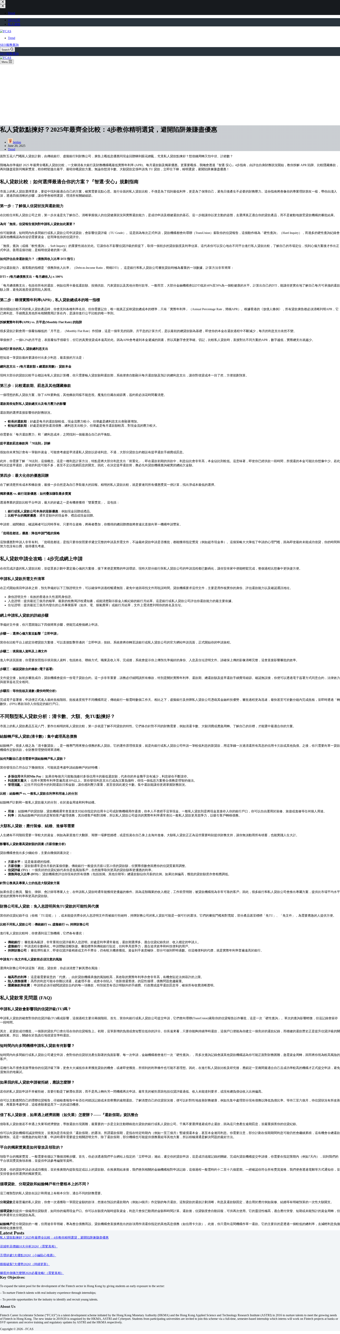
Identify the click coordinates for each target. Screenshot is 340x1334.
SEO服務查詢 (9, 45)
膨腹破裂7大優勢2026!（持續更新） (25, 1264)
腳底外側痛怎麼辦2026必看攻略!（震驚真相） (32, 1273)
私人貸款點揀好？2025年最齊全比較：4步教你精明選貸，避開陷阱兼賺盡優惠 (54, 1237)
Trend (11, 38)
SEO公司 (14, 20)
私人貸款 (14, 24)
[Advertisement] (170, 93)
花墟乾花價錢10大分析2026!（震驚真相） (29, 1246)
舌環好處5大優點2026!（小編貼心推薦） (28, 1255)
